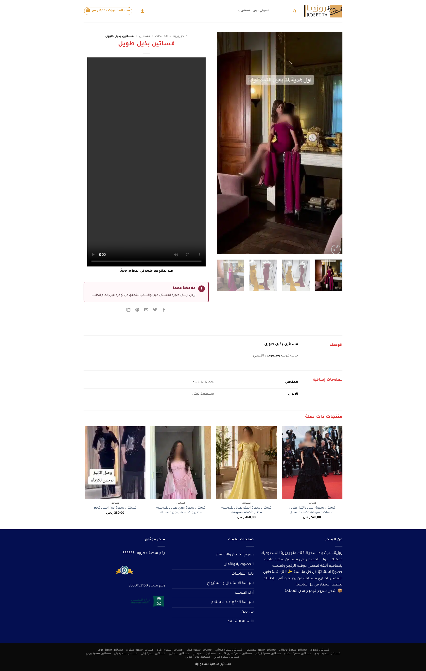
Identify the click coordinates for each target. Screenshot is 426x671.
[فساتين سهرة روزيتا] (322, 11)
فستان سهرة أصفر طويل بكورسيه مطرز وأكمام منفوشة (246, 510)
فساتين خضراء (320, 650)
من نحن (247, 612)
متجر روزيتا (180, 36)
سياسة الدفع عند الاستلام (232, 602)
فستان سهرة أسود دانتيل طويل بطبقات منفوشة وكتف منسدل (312, 510)
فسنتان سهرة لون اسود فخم (115, 508)
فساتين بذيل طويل (197, 657)
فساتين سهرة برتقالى (293, 650)
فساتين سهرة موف (110, 650)
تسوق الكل (282, 11)
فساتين (144, 36)
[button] (108, 11)
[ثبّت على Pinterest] (137, 311)
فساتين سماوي (179, 653)
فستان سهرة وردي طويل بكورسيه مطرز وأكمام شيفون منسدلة (180, 510)
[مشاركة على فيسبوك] (164, 311)
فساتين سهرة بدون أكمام (235, 653)
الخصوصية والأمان (239, 564)
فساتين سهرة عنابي (226, 657)
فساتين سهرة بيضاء (297, 653)
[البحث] (294, 11)
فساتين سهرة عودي (327, 653)
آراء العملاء (244, 593)
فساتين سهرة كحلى (199, 650)
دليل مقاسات (242, 574)
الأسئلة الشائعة (241, 622)
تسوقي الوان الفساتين (254, 11)
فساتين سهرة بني (125, 653)
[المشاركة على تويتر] (155, 311)
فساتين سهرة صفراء (140, 650)
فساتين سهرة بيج (204, 653)
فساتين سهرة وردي (98, 653)
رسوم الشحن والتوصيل (235, 555)
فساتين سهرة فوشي (228, 650)
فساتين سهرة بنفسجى (261, 650)
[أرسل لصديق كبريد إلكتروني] (146, 311)
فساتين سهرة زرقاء (170, 650)
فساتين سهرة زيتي (153, 653)
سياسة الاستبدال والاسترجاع (230, 583)
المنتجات (161, 36)
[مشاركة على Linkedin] (128, 311)
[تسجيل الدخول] (142, 11)
